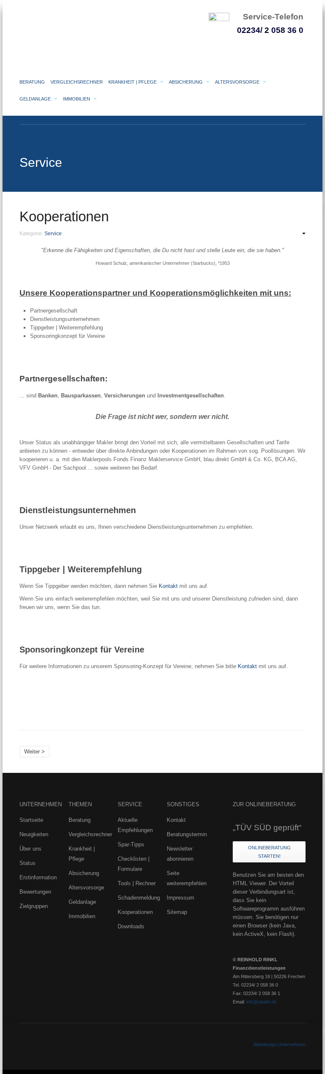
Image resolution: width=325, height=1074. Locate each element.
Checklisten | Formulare (133, 864)
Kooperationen (64, 216)
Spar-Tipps (131, 844)
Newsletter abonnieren (180, 854)
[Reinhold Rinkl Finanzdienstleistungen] (104, 28)
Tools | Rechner (137, 883)
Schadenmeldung (138, 898)
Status (27, 863)
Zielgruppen (33, 906)
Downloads (131, 926)
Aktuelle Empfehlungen (135, 825)
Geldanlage (35, 98)
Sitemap (177, 912)
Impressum (180, 898)
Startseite (31, 820)
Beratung (32, 81)
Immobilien (77, 98)
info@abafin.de (261, 1001)
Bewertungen (35, 892)
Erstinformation (38, 877)
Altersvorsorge (238, 81)
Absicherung (186, 81)
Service (53, 234)
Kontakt (168, 586)
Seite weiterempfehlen (187, 878)
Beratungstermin (187, 834)
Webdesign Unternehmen (279, 1044)
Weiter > (34, 751)
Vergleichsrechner (76, 81)
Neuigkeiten (33, 834)
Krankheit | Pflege (133, 81)
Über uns (30, 849)
